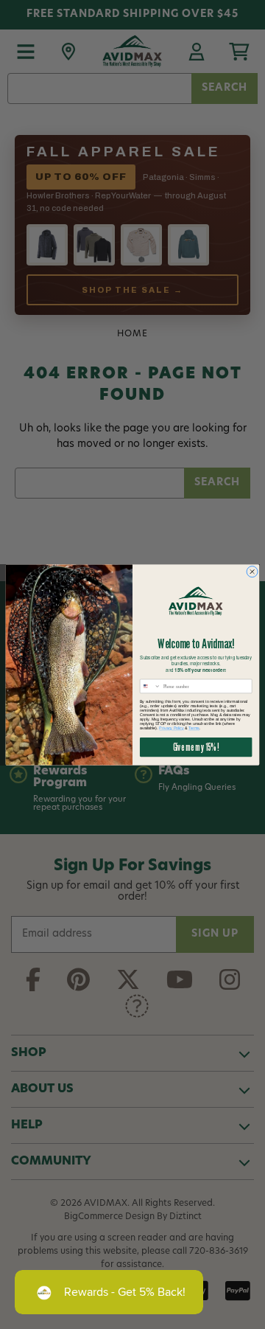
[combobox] (150, 686)
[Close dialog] (252, 571)
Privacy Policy (171, 728)
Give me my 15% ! (196, 746)
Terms (193, 728)
